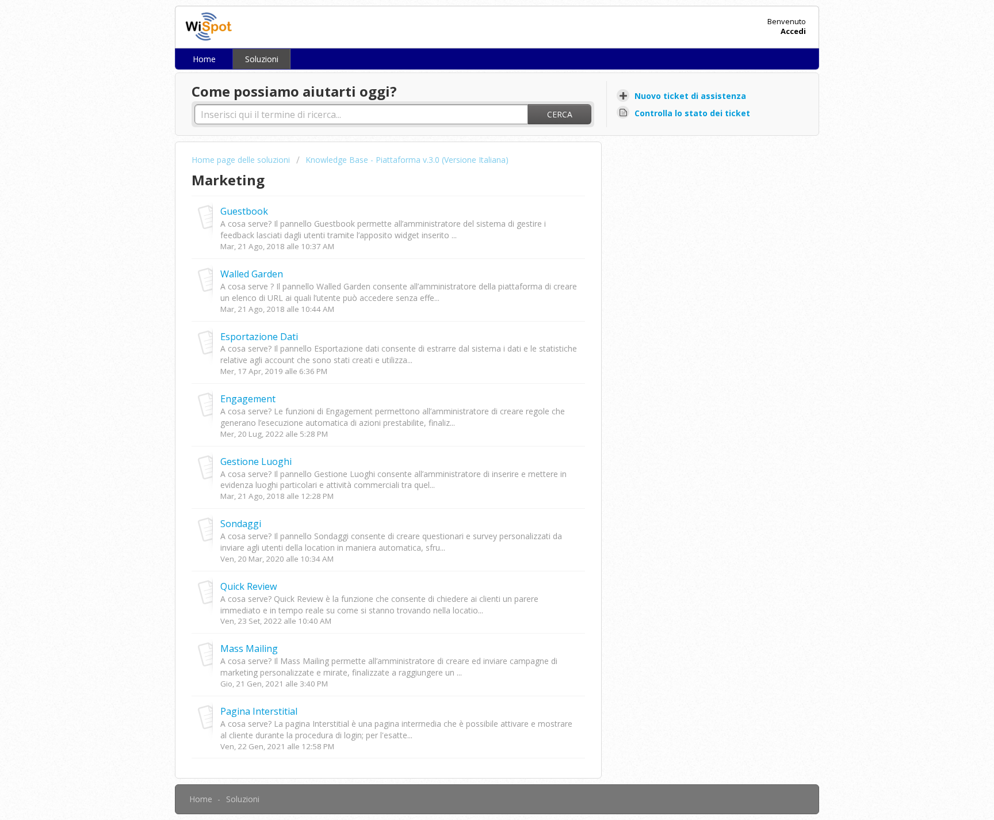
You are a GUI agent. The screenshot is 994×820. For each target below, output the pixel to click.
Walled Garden (251, 274)
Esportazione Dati (259, 336)
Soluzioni (261, 59)
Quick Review (248, 586)
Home (204, 59)
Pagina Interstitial (258, 711)
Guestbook (244, 211)
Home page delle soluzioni (242, 159)
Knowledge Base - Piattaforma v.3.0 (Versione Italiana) (407, 159)
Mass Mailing (249, 648)
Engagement (248, 398)
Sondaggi (240, 523)
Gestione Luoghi (256, 461)
